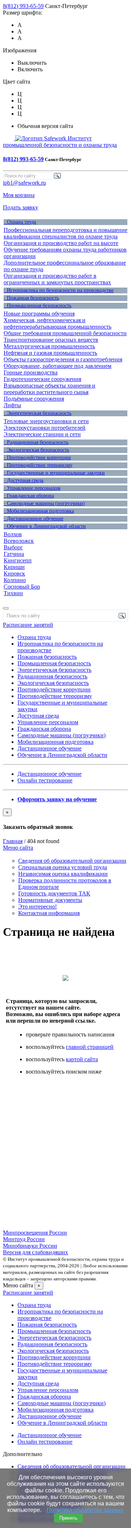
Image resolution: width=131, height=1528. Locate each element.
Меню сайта (18, 848)
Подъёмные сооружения (34, 399)
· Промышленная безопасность (37, 305)
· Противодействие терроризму (38, 465)
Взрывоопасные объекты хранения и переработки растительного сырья (49, 388)
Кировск (14, 573)
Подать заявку (20, 207)
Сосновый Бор (22, 586)
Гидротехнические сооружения (42, 379)
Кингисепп (18, 560)
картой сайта (82, 1059)
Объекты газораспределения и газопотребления (63, 359)
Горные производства (30, 372)
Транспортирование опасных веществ (51, 340)
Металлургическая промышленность (49, 346)
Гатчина (14, 554)
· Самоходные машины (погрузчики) (44, 503)
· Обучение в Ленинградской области (45, 526)
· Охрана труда (20, 222)
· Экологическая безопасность (36, 450)
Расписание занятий (28, 625)
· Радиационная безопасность (36, 442)
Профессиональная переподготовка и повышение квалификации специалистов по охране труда (65, 233)
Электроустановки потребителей (45, 428)
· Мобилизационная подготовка (39, 511)
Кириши (14, 567)
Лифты (12, 405)
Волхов (13, 534)
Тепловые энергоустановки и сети (46, 421)
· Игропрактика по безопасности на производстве (59, 290)
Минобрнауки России (30, 1246)
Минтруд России (24, 1239)
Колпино (15, 580)
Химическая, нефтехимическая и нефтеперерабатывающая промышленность (57, 323)
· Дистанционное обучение (33, 518)
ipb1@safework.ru (24, 183)
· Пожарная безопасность (31, 298)
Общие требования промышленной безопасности (65, 333)
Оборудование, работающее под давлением (57, 366)
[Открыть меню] (6, 608)
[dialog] (65, 819)
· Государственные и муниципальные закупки (54, 473)
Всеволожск (19, 541)
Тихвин (13, 593)
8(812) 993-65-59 (23, 6)
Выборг (13, 547)
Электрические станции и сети (42, 434)
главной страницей (90, 1047)
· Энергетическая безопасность (37, 413)
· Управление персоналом (32, 488)
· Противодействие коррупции (37, 457)
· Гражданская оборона (29, 495)
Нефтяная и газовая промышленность (50, 353)
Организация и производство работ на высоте (61, 243)
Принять (68, 1518)
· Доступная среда (23, 480)
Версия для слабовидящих (35, 1252)
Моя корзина (19, 195)
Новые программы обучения (39, 313)
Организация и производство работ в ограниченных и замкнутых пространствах (57, 279)
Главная (13, 841)
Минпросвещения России (35, 1233)
